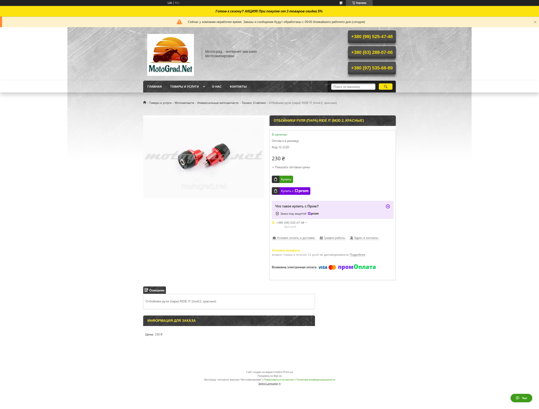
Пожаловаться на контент (279, 379)
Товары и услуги (184, 86)
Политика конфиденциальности (316, 379)
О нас (216, 86)
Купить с (287, 191)
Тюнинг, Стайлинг (254, 102)
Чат (524, 398)
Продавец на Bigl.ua (269, 375)
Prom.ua (288, 372)
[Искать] (385, 86)
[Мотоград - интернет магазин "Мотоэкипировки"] (170, 54)
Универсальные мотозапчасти (218, 102)
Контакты (238, 86)
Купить (286, 179)
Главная (154, 86)
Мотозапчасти (184, 102)
